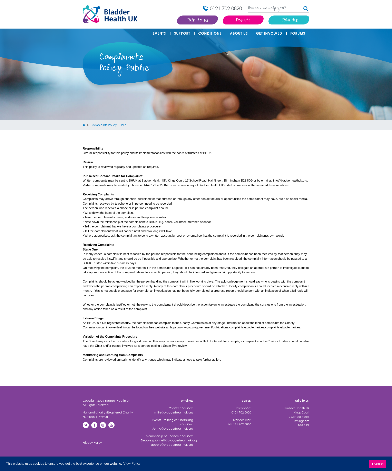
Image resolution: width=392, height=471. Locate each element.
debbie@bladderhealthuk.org (172, 444)
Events (159, 33)
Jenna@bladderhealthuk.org (172, 428)
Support (182, 33)
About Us (239, 33)
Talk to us (197, 20)
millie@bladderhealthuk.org (173, 412)
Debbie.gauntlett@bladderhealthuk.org (169, 440)
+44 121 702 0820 (239, 424)
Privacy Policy (92, 442)
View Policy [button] (131, 463)
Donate (243, 20)
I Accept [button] (377, 463)
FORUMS (297, 33)
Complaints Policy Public (108, 125)
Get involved (269, 33)
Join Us (289, 20)
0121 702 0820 (241, 412)
